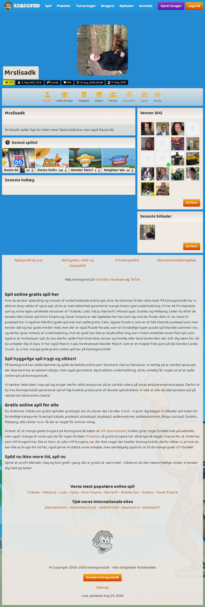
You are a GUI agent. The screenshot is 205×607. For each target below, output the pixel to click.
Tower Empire (167, 492)
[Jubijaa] (162, 173)
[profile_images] (147, 232)
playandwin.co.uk (83, 507)
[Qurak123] (192, 143)
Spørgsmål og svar (28, 260)
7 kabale (33, 492)
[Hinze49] (147, 128)
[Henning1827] (162, 128)
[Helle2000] (192, 173)
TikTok (135, 279)
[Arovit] (162, 158)
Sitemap (102, 587)
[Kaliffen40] (192, 158)
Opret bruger (171, 6)
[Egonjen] (147, 158)
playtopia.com (56, 507)
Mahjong (49, 492)
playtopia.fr (151, 507)
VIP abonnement (113, 431)
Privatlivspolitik (127, 260)
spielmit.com (109, 507)
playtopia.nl (131, 507)
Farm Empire (91, 492)
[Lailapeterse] (177, 173)
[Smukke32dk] (147, 143)
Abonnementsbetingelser (176, 260)
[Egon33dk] (162, 188)
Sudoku (148, 492)
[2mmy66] (177, 158)
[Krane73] (162, 143)
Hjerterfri (111, 492)
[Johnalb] (147, 188)
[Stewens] (177, 143)
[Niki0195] (147, 173)
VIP (178, 447)
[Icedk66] (192, 128)
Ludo (63, 492)
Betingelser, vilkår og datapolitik (78, 263)
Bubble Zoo (130, 492)
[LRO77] (177, 128)
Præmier (93, 436)
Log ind (194, 6)
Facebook (117, 279)
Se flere (191, 202)
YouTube (101, 279)
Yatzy (74, 492)
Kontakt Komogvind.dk (102, 577)
